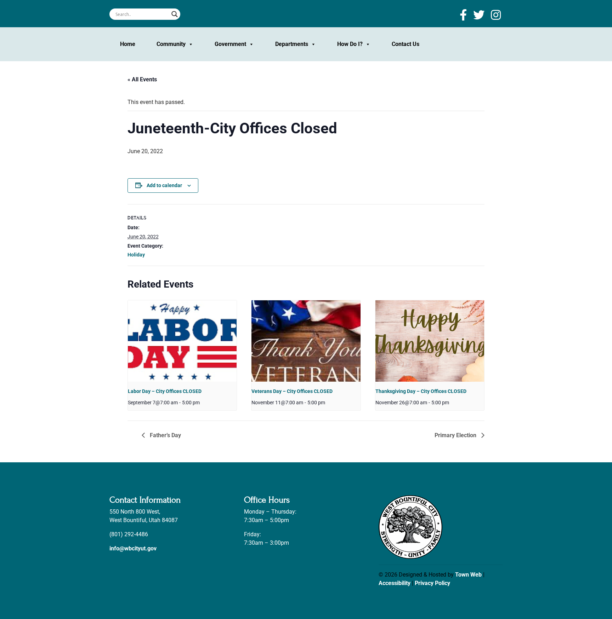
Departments (291, 44)
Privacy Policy (432, 583)
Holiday (136, 255)
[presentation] (182, 341)
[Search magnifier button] (175, 14)
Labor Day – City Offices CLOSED (165, 391)
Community (171, 44)
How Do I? (350, 44)
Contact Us (405, 44)
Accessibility (394, 583)
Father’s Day (164, 435)
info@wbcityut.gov (133, 548)
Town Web (468, 574)
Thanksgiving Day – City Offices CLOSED (420, 391)
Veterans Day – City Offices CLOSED (292, 391)
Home (127, 44)
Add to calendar (164, 185)
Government (230, 44)
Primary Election (456, 435)
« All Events (142, 79)
